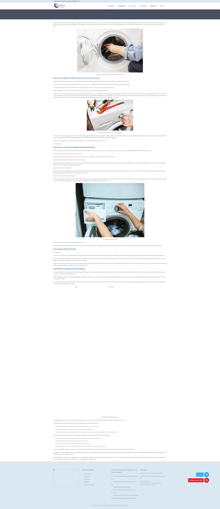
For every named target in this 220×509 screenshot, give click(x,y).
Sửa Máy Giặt (87, 476)
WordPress (125, 505)
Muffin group (104, 505)
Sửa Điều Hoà (87, 473)
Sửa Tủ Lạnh (87, 479)
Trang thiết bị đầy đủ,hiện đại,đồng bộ (121, 487)
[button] (206, 480)
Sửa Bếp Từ (86, 482)
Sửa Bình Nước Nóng (89, 484)
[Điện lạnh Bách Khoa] (59, 8)
